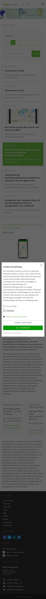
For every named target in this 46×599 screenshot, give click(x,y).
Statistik (10, 310)
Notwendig (11, 306)
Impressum (17, 333)
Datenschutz (7, 333)
